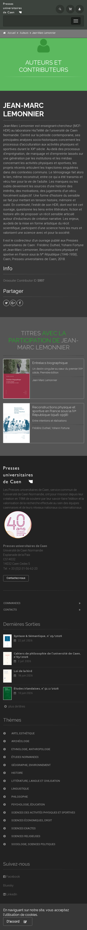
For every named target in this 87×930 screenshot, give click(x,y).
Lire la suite (65, 367)
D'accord (13, 921)
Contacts (10, 609)
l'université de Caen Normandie (23, 494)
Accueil (12, 32)
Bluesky (8, 885)
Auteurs (24, 32)
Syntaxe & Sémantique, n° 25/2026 (38, 636)
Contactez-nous (16, 578)
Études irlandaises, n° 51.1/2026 (36, 688)
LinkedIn (11, 894)
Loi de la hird (23, 671)
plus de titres (16, 706)
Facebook (13, 876)
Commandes (11, 603)
